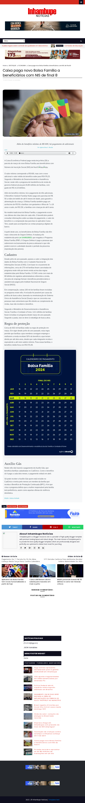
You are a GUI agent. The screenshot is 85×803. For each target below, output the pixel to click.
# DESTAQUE (12, 506)
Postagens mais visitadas (30, 663)
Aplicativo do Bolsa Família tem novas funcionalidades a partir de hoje (14, 581)
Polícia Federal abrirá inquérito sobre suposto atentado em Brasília (44, 687)
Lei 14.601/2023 (25, 237)
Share (35, 527)
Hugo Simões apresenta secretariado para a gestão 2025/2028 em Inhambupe (46, 670)
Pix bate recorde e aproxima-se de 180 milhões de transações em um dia (47, 751)
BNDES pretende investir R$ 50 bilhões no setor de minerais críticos (69, 581)
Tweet (15, 527)
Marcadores (55, 663)
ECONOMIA (22, 65)
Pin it (55, 527)
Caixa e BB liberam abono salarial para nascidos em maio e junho (40, 581)
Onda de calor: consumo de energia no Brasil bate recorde (46, 716)
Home (5, 65)
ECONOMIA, (16, 80)
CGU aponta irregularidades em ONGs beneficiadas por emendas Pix (46, 679)
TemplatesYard (53, 800)
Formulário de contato (42, 663)
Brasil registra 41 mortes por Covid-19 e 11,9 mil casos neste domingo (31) (47, 707)
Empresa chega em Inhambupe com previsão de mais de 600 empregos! (47, 725)
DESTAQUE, (9, 80)
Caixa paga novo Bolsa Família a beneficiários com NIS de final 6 (47, 743)
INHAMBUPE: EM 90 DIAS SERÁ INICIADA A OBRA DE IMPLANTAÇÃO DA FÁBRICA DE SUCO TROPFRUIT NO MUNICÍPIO (47, 697)
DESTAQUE (47, 46)
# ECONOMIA (23, 506)
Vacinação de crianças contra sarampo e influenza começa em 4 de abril (47, 734)
